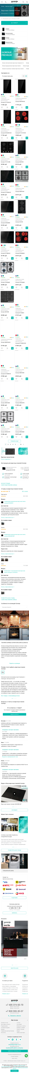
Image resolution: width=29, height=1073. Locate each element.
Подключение (4, 1026)
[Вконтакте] (8, 1039)
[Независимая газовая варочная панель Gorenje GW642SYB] (21, 388)
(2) (13, 247)
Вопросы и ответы (21, 1026)
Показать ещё (14, 441)
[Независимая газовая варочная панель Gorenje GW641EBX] (21, 357)
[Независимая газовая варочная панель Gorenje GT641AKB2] (21, 268)
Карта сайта (14, 1058)
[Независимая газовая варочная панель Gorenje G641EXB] (7, 297)
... (17, 444)
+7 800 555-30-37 (14, 1011)
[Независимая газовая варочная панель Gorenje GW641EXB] (7, 388)
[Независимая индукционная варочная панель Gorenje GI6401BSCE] (7, 327)
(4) (27, 126)
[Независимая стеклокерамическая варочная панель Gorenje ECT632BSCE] (7, 176)
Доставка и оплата (5, 1024)
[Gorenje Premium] (14, 53)
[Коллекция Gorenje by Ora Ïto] (14, 941)
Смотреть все (14, 968)
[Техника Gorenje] (14, 2)
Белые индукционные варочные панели (11, 65)
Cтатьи (18, 1022)
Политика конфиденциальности (14, 1054)
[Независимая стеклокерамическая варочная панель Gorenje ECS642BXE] (7, 207)
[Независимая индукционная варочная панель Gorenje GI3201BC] (21, 147)
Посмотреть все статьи (14, 850)
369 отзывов (25, 491)
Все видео (14, 810)
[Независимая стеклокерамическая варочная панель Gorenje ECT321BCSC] (7, 86)
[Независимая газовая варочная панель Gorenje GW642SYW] (7, 417)
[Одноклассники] (16, 1039)
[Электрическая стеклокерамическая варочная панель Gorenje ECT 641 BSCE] (21, 117)
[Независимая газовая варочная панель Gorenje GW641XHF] (21, 176)
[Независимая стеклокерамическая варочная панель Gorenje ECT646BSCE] (7, 357)
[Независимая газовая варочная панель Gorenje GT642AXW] (7, 268)
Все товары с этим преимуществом (10, 695)
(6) (13, 96)
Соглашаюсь (14, 1070)
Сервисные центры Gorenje (7, 1030)
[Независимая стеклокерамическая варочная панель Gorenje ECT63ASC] (21, 297)
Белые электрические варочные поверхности (13, 62)
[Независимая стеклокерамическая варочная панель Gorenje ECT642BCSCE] (21, 327)
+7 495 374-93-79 (14, 1005)
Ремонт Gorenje (20, 1029)
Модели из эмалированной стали (10, 756)
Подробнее (14, 897)
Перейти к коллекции (14, 663)
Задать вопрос (14, 714)
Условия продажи (5, 1027)
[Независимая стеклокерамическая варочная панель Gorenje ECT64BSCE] (7, 237)
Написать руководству (14, 1051)
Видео (18, 1030)
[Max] (12, 1039)
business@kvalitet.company (14, 1048)
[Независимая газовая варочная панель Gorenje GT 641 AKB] (7, 147)
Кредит (3, 1029)
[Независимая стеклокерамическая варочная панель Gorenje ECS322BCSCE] (7, 117)
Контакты (3, 1032)
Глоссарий (19, 1024)
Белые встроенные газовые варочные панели (13, 68)
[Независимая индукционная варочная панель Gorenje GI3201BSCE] (21, 86)
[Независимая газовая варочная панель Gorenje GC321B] (21, 207)
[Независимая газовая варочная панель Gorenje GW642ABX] (21, 417)
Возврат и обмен (21, 1027)
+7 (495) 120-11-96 (14, 908)
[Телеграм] (20, 1039)
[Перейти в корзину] (27, 2)
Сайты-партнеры (21, 1032)
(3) (27, 96)
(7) (13, 216)
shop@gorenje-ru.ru (14, 1044)
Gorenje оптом (4, 1022)
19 (20, 444)
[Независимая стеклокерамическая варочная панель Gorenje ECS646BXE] (21, 237)
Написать (14, 912)
